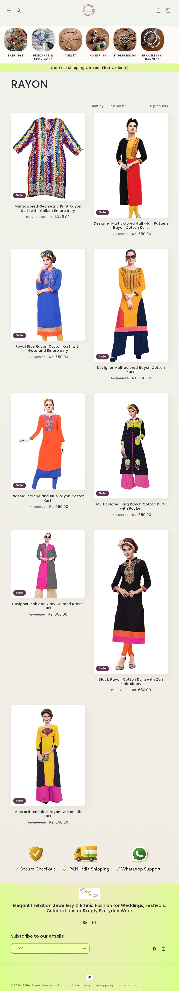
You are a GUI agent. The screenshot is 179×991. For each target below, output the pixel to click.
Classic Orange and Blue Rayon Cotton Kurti (48, 498)
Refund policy (81, 985)
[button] (9, 10)
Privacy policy (104, 985)
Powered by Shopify (54, 985)
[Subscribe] (84, 948)
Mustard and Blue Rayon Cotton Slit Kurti (48, 814)
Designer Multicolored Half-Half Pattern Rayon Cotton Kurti (131, 225)
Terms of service (128, 985)
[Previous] (4, 44)
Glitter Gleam (31, 985)
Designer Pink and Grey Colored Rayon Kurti (48, 606)
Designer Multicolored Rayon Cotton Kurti (131, 370)
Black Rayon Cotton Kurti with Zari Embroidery (131, 681)
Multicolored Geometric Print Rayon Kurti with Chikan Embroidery (48, 208)
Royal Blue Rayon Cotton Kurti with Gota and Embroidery (48, 348)
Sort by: (98, 106)
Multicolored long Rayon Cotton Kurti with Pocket (131, 506)
